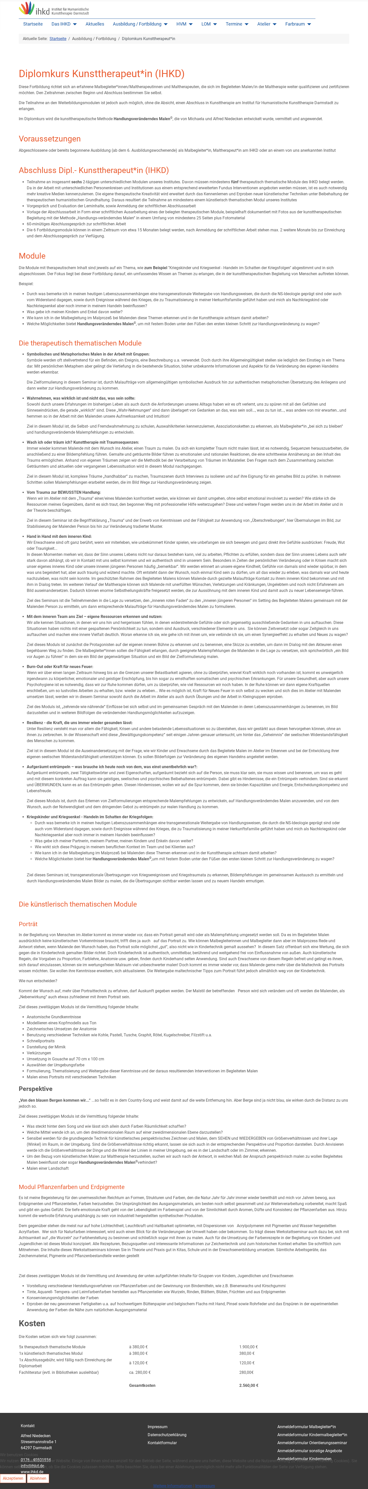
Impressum (157, 1426)
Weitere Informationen (172, 1485)
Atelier (263, 24)
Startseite (33, 24)
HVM (181, 24)
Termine (234, 24)
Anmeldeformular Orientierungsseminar (312, 1442)
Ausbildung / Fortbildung (137, 24)
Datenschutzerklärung (167, 1434)
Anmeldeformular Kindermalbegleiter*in (312, 1434)
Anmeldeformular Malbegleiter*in (306, 1426)
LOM (206, 24)
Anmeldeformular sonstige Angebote (309, 1450)
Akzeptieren (13, 1478)
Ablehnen (38, 1478)
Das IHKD (61, 24)
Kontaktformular (162, 1442)
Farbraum (295, 24)
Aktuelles (95, 24)
